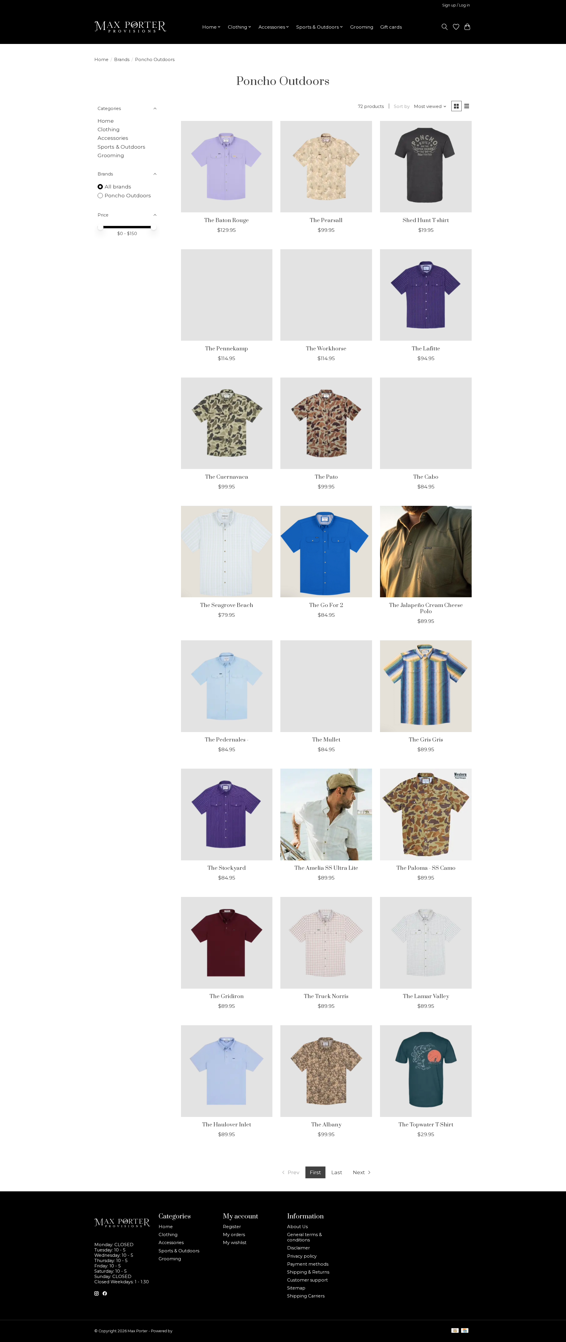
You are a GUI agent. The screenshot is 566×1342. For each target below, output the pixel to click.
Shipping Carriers (306, 1296)
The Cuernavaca (226, 477)
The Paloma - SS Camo (425, 868)
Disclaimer (298, 1248)
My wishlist (234, 1242)
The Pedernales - (227, 739)
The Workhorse (326, 348)
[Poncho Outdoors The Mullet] (326, 686)
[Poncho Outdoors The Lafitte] (425, 295)
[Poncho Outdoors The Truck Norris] (326, 942)
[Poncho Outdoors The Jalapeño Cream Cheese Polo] (425, 551)
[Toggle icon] (444, 27)
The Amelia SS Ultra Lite (326, 868)
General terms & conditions (304, 1237)
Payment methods (307, 1264)
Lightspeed (183, 1331)
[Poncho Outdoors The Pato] (326, 423)
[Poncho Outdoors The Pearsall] (326, 166)
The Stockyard (227, 868)
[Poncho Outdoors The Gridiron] (226, 942)
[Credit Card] (464, 1331)
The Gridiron (227, 996)
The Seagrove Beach (226, 605)
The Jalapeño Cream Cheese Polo (426, 608)
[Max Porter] (130, 27)
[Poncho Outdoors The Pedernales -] (226, 686)
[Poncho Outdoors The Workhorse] (326, 295)
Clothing (109, 129)
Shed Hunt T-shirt (426, 220)
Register (232, 1226)
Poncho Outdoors (128, 195)
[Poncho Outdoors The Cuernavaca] (226, 423)
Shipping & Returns (308, 1272)
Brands (121, 59)
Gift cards (391, 27)
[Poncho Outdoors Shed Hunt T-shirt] (425, 166)
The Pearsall (326, 220)
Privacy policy (302, 1256)
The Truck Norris (326, 996)
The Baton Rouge (226, 220)
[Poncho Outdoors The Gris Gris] (425, 686)
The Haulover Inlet (226, 1124)
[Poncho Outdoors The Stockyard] (226, 814)
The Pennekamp (226, 348)
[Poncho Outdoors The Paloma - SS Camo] (425, 814)
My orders (234, 1234)
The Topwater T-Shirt (426, 1124)
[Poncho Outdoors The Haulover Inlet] (226, 1071)
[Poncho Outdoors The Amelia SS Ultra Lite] (326, 814)
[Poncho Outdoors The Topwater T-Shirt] (425, 1071)
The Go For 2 (326, 605)
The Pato (326, 477)
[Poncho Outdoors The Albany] (326, 1071)
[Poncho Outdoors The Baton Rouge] (226, 166)
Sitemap (296, 1288)
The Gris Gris (426, 739)
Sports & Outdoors (121, 147)
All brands (118, 186)
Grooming (361, 27)
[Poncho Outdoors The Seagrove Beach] (226, 551)
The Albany (326, 1124)
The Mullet (326, 739)
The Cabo (425, 477)
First (315, 1172)
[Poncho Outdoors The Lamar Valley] (425, 942)
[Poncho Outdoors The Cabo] (425, 423)
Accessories (113, 138)
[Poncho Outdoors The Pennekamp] (226, 295)
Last (336, 1172)
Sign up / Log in (456, 5)
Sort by (402, 106)
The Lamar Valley (426, 996)
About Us (297, 1226)
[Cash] (455, 1331)
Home (101, 59)
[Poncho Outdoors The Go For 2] (326, 551)
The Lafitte (426, 348)
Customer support (307, 1280)
